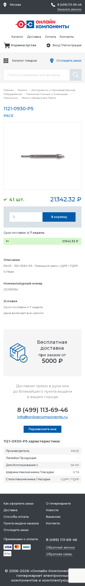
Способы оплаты (16, 516)
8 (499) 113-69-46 (42, 409)
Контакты (67, 36)
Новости (52, 510)
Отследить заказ (68, 60)
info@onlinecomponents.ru (42, 417)
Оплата (50, 36)
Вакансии (53, 516)
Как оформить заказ (19, 503)
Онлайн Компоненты (53, 571)
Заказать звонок (69, 9)
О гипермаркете (58, 503)
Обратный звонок (60, 547)
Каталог (17, 36)
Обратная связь (59, 554)
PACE (8, 115)
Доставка (34, 36)
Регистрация (71, 45)
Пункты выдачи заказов (21, 523)
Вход (56, 45)
